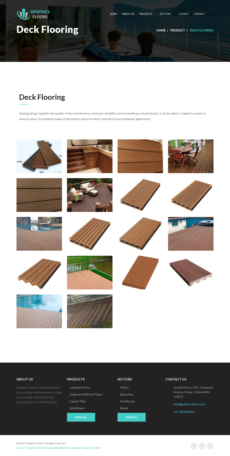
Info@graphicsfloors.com (189, 404)
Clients (184, 14)
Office (124, 387)
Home (113, 14)
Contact (199, 14)
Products (145, 14)
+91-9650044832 (183, 412)
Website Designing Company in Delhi (79, 447)
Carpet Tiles (78, 401)
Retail (124, 408)
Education (127, 394)
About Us (128, 14)
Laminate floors (80, 387)
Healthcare (127, 401)
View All (81, 417)
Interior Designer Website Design (36, 447)
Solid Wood (77, 408)
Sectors (165, 14)
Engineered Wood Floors (86, 394)
